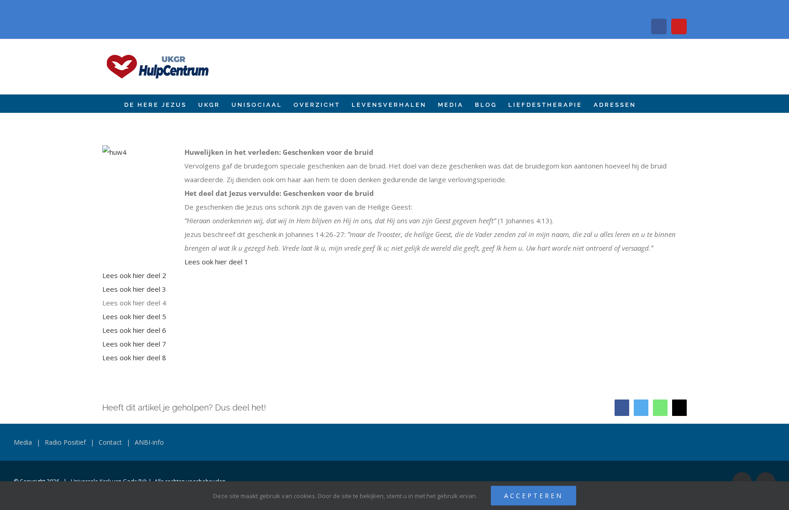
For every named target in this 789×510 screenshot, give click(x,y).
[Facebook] (659, 26)
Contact (110, 442)
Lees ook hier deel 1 (216, 261)
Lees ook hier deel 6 (134, 330)
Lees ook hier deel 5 (134, 316)
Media (23, 442)
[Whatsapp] (660, 408)
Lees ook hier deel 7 (134, 343)
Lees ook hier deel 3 (134, 289)
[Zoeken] (650, 104)
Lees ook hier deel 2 (134, 275)
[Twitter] (641, 408)
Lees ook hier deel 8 (134, 357)
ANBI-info (149, 442)
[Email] (679, 408)
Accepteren (533, 495)
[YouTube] (679, 26)
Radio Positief (65, 442)
